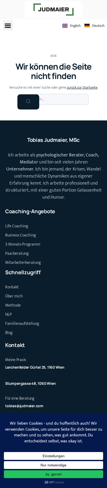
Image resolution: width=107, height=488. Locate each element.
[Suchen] (28, 101)
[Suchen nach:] (53, 99)
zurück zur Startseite (82, 87)
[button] (8, 25)
